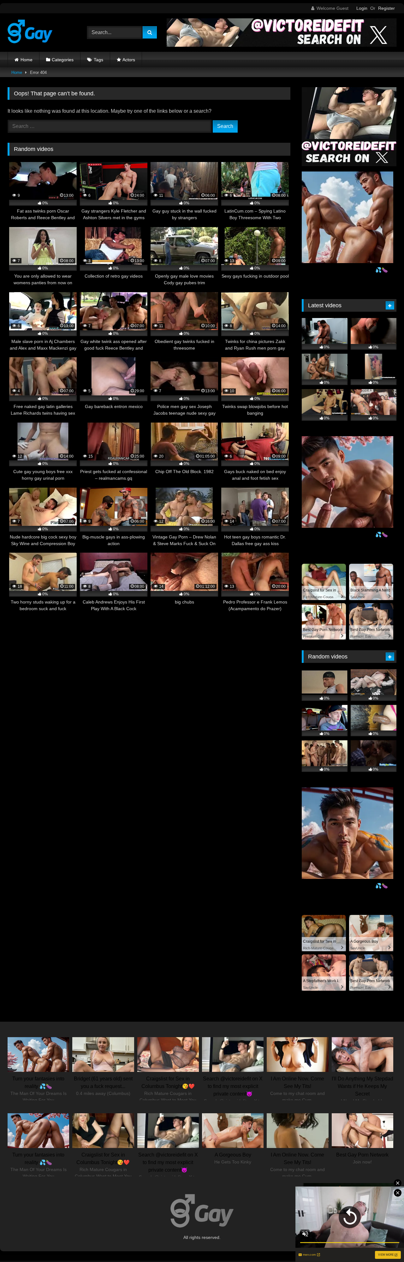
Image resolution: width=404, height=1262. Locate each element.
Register (386, 8)
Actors (128, 59)
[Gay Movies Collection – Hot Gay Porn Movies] (30, 32)
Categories (63, 59)
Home (27, 59)
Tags (98, 59)
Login (361, 8)
